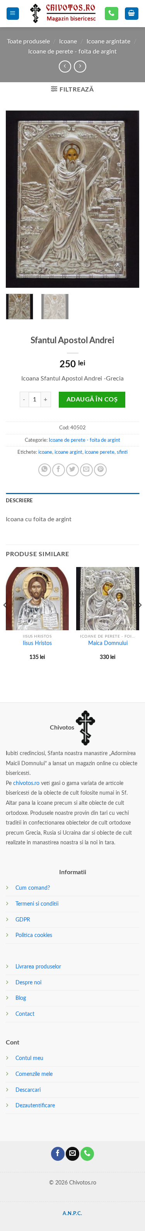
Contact (24, 1014)
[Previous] (18, 199)
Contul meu (29, 1058)
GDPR (22, 920)
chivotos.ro (26, 783)
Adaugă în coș (92, 399)
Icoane (68, 41)
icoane (45, 452)
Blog (20, 998)
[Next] (127, 199)
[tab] (72, 500)
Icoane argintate (108, 41)
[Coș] (132, 13)
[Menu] (13, 13)
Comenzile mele (34, 1074)
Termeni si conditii (36, 904)
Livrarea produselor (38, 967)
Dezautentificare (35, 1105)
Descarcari (28, 1090)
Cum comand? (32, 888)
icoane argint (68, 452)
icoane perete (99, 452)
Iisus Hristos (37, 643)
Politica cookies (33, 935)
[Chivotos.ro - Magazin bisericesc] (62, 13)
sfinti (122, 452)
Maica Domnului (108, 643)
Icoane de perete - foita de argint (72, 51)
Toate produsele (28, 41)
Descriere (19, 500)
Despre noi (28, 982)
